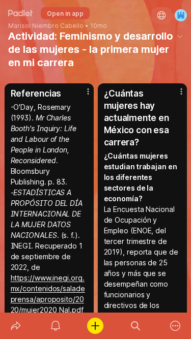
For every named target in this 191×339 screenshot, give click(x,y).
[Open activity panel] (55, 326)
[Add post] (95, 326)
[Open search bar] (135, 326)
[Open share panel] (16, 326)
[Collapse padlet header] (180, 36)
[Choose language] (161, 15)
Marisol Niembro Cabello (46, 25)
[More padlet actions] (175, 326)
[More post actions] (81, 95)
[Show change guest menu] (181, 15)
